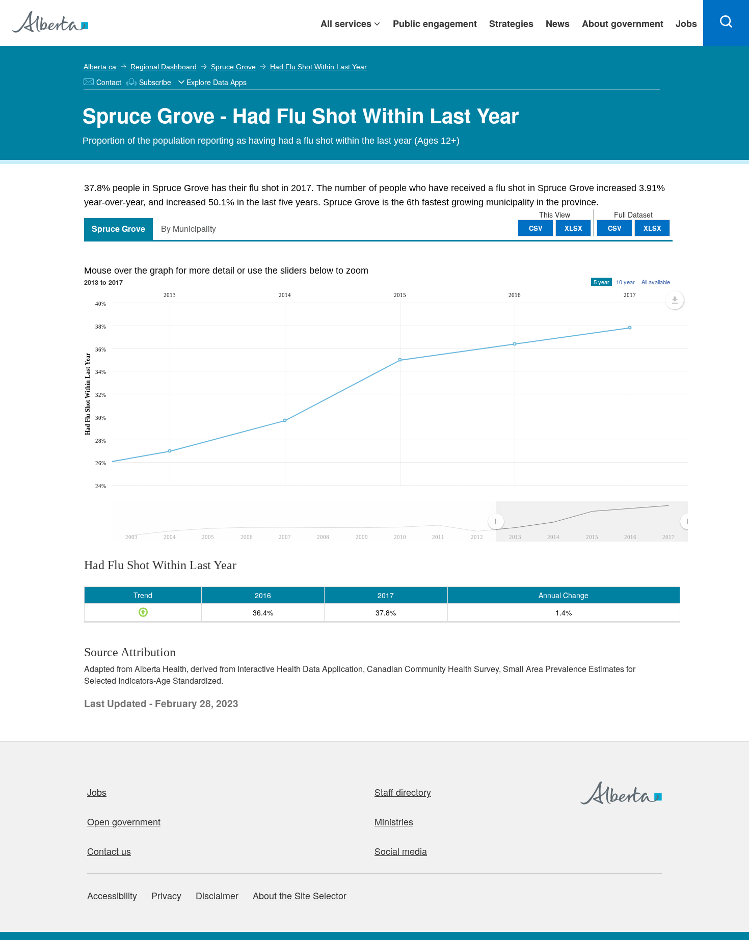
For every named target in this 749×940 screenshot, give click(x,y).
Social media (400, 850)
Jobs (96, 791)
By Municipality (188, 228)
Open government (123, 821)
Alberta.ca (100, 67)
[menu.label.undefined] (674, 300)
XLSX (652, 228)
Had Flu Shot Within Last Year (318, 67)
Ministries (393, 821)
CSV (615, 228)
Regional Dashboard (163, 67)
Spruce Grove (233, 67)
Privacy (166, 895)
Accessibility (112, 895)
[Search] (726, 23)
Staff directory (402, 791)
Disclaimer (217, 895)
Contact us (109, 850)
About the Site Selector (299, 895)
